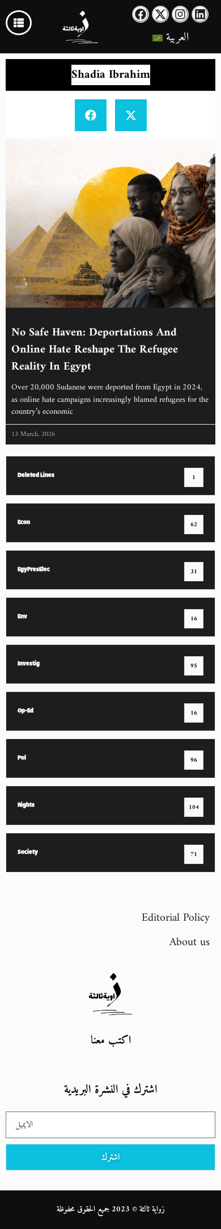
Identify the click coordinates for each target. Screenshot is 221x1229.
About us (189, 943)
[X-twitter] (160, 14)
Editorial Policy (176, 918)
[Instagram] (180, 14)
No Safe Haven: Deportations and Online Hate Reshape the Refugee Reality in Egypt (94, 350)
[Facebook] (140, 14)
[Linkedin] (200, 14)
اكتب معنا (111, 1041)
